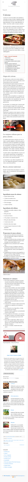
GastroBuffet (6, 460)
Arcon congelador (7, 455)
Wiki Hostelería (7, 475)
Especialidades (9, 438)
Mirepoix (13, 422)
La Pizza (13, 383)
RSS (15, 477)
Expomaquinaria (21, 475)
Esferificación (22, 444)
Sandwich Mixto (7, 465)
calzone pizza (21, 440)
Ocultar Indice (7, 57)
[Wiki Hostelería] (14, 3)
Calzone (6, 440)
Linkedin (21, 369)
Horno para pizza (14, 396)
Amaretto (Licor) (7, 458)
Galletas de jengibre (8, 467)
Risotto (12, 410)
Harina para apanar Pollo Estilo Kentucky (12, 461)
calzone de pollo (11, 440)
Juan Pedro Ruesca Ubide (10, 436)
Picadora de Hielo (7, 456)
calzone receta (5, 441)
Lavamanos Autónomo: (8, 463)
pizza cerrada (10, 441)
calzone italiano (16, 440)
